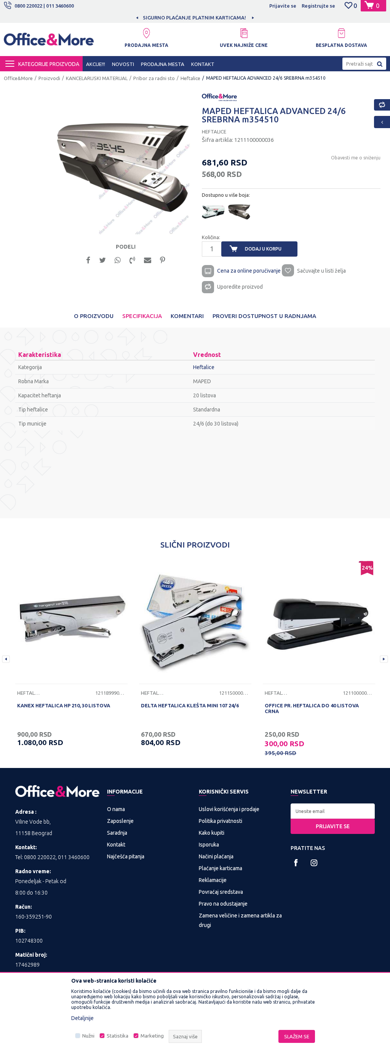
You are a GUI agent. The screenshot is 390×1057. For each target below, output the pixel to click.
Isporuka (209, 845)
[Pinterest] (162, 259)
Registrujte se (318, 5)
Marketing (152, 1036)
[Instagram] (314, 862)
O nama (116, 809)
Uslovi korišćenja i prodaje (229, 809)
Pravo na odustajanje (223, 904)
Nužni (88, 1036)
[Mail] (147, 259)
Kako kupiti (211, 833)
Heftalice (190, 78)
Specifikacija (142, 316)
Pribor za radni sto (154, 78)
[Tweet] (102, 259)
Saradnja (117, 833)
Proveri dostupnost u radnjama (264, 316)
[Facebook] (88, 259)
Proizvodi (49, 78)
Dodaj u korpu (263, 248)
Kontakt (116, 845)
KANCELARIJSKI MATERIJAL (97, 78)
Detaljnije (82, 1018)
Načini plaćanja (216, 856)
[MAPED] (219, 96)
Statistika (117, 1036)
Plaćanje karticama (220, 868)
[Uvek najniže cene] (244, 33)
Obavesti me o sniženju (355, 157)
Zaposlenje (120, 821)
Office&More (18, 78)
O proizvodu (93, 316)
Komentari (187, 316)
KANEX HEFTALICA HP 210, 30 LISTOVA (63, 705)
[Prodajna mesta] (146, 33)
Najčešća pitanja (125, 856)
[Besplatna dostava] (341, 33)
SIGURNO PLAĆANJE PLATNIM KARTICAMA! (134, 17)
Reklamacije (213, 880)
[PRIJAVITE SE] (333, 811)
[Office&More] (49, 42)
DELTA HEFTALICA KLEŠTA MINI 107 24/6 (190, 705)
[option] (135, 17)
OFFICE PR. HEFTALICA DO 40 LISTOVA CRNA (312, 708)
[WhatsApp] (117, 259)
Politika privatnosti (220, 821)
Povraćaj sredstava (221, 892)
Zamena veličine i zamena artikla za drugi (240, 920)
